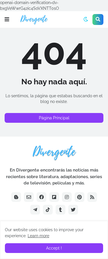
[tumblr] (60, 210)
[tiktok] (48, 210)
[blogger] (16, 197)
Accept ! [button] (54, 248)
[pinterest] (79, 197)
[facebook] (41, 197)
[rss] (92, 197)
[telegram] (35, 210)
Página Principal (54, 118)
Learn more (38, 235)
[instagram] (67, 197)
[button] (7, 19)
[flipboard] (54, 197)
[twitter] (73, 210)
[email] (29, 197)
